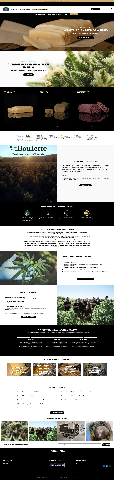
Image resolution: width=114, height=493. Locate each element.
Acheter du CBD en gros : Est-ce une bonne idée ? (30, 403)
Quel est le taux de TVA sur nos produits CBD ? (73, 395)
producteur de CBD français (72, 477)
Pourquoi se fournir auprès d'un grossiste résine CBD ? (31, 399)
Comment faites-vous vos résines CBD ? (27, 391)
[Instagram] (110, 466)
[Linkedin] (107, 466)
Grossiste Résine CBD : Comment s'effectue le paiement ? (76, 391)
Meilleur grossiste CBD (58, 477)
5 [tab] (22, 126)
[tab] (35, 391)
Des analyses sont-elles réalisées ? (70, 399)
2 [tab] (19, 126)
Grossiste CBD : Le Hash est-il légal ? (26, 395)
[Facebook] (104, 466)
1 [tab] (17, 126)
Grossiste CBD (64, 477)
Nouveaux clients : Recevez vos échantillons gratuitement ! (52, 14)
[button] (9, 4)
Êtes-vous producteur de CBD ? (25, 408)
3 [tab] (20, 126)
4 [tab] (21, 126)
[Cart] (111, 9)
